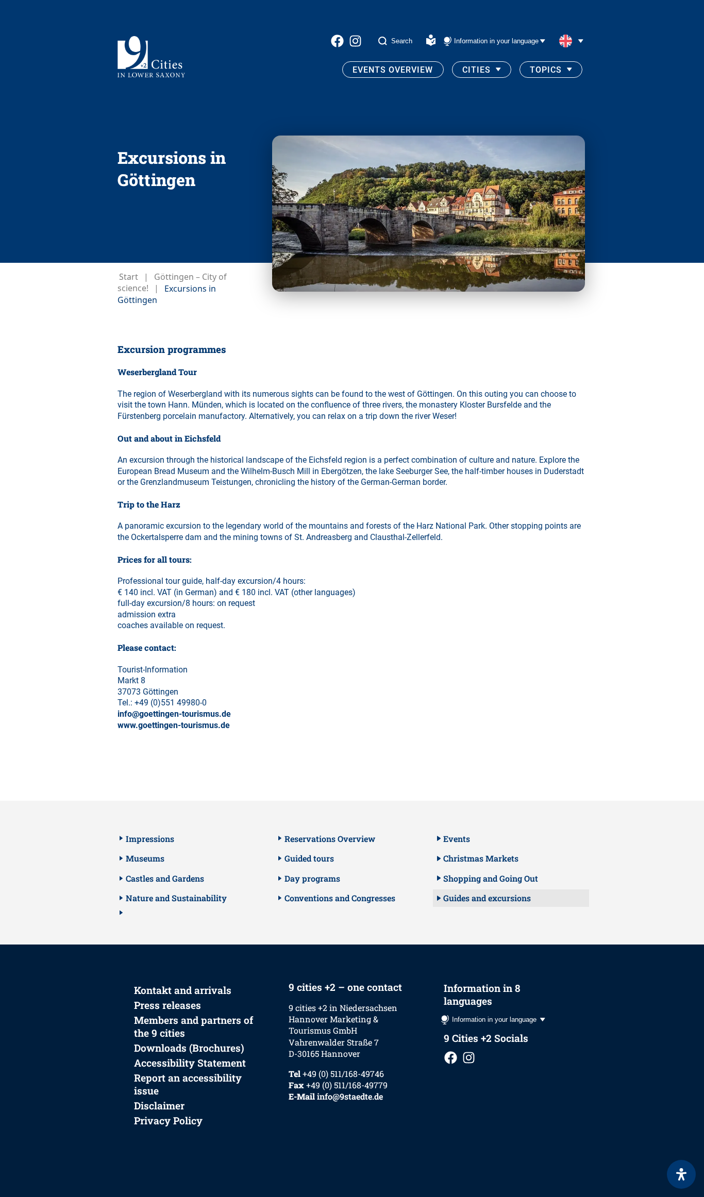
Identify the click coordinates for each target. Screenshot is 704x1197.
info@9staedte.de (350, 1096)
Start (128, 276)
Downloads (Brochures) (189, 1047)
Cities (476, 70)
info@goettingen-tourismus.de (174, 714)
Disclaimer (159, 1105)
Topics (546, 70)
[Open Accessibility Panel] (681, 1174)
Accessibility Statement (190, 1062)
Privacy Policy (168, 1120)
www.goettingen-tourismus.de (174, 725)
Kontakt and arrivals (182, 990)
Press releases (167, 1005)
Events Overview (393, 70)
